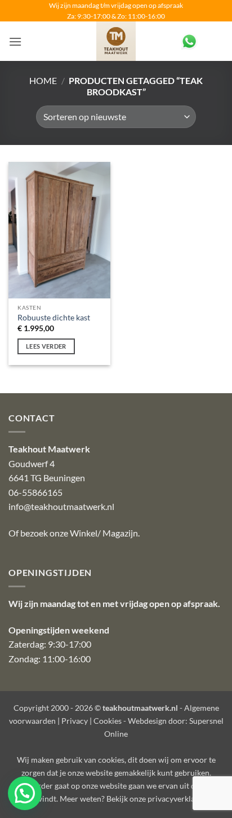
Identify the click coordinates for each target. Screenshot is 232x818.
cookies (111, 759)
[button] (15, 41)
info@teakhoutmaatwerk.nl (61, 506)
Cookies (107, 720)
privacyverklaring (178, 798)
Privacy (74, 720)
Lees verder (46, 346)
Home (43, 80)
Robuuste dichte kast (53, 317)
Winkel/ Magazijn (104, 532)
